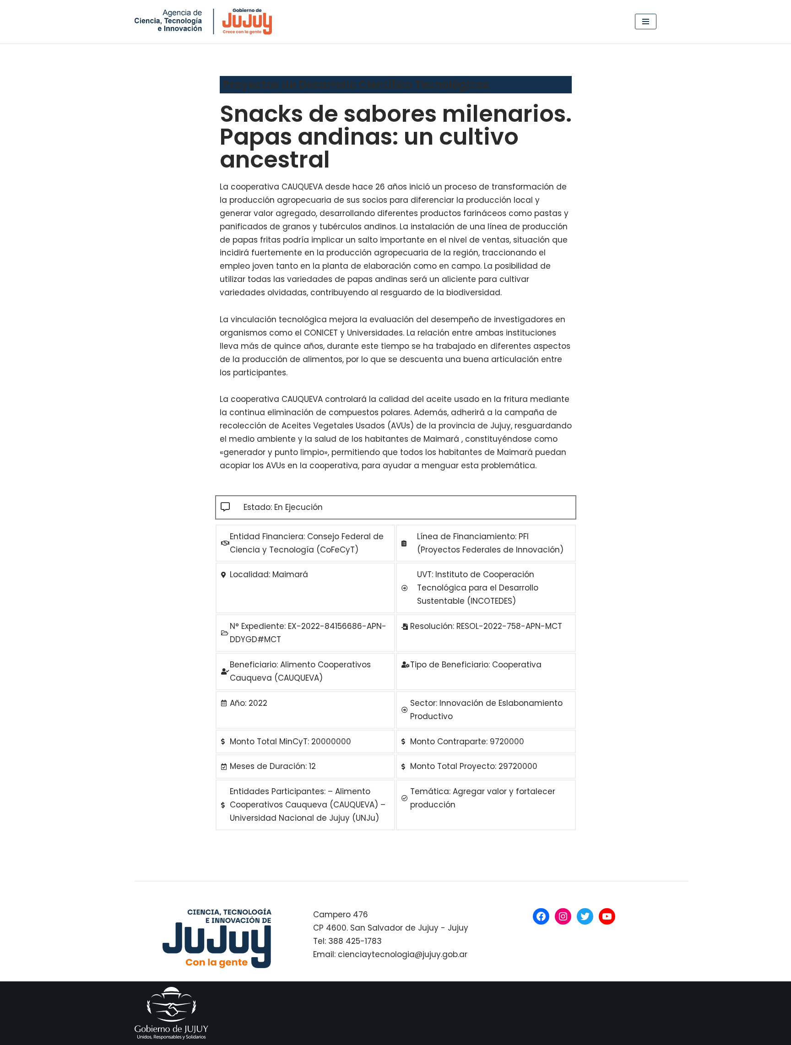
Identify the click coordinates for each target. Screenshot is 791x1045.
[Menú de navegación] (645, 21)
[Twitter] (585, 916)
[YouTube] (607, 916)
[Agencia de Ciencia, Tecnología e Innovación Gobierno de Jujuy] (205, 21)
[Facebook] (541, 916)
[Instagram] (563, 916)
